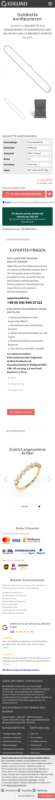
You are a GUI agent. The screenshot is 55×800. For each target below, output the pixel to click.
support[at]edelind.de (40, 720)
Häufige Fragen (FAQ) (12, 734)
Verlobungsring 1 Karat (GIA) (14, 610)
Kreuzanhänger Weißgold (13, 613)
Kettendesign (10, 142)
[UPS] (6, 567)
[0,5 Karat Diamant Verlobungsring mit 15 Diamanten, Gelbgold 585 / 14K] (27, 478)
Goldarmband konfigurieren (14, 601)
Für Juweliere (36, 737)
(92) (32, 631)
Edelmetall (9, 148)
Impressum (35, 753)
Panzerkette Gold (10, 607)
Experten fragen (17, 239)
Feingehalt (9, 153)
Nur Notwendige (26, 796)
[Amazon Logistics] (23, 567)
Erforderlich (11, 790)
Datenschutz (36, 745)
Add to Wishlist (49, 194)
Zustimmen (46, 796)
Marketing (42, 790)
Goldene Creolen (9, 598)
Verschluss (9, 164)
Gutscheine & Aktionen (13, 753)
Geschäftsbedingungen (41, 749)
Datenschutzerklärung (16, 785)
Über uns (34, 734)
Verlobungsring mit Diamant (14, 595)
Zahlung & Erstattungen (13, 749)
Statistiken (27, 790)
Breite (7, 159)
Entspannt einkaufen (12, 737)
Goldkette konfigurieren (12, 592)
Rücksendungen (10, 745)
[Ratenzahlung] (25, 551)
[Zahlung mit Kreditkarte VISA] (16, 540)
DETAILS (24, 506)
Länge (7, 170)
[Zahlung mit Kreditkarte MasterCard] (6, 540)
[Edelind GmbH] (16, 3)
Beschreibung (15, 431)
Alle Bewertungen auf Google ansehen (20, 670)
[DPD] (13, 567)
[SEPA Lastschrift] (7, 551)
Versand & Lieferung (12, 741)
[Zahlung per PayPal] (41, 551)
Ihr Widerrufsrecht (39, 741)
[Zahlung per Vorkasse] (31, 540)
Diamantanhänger (10, 604)
